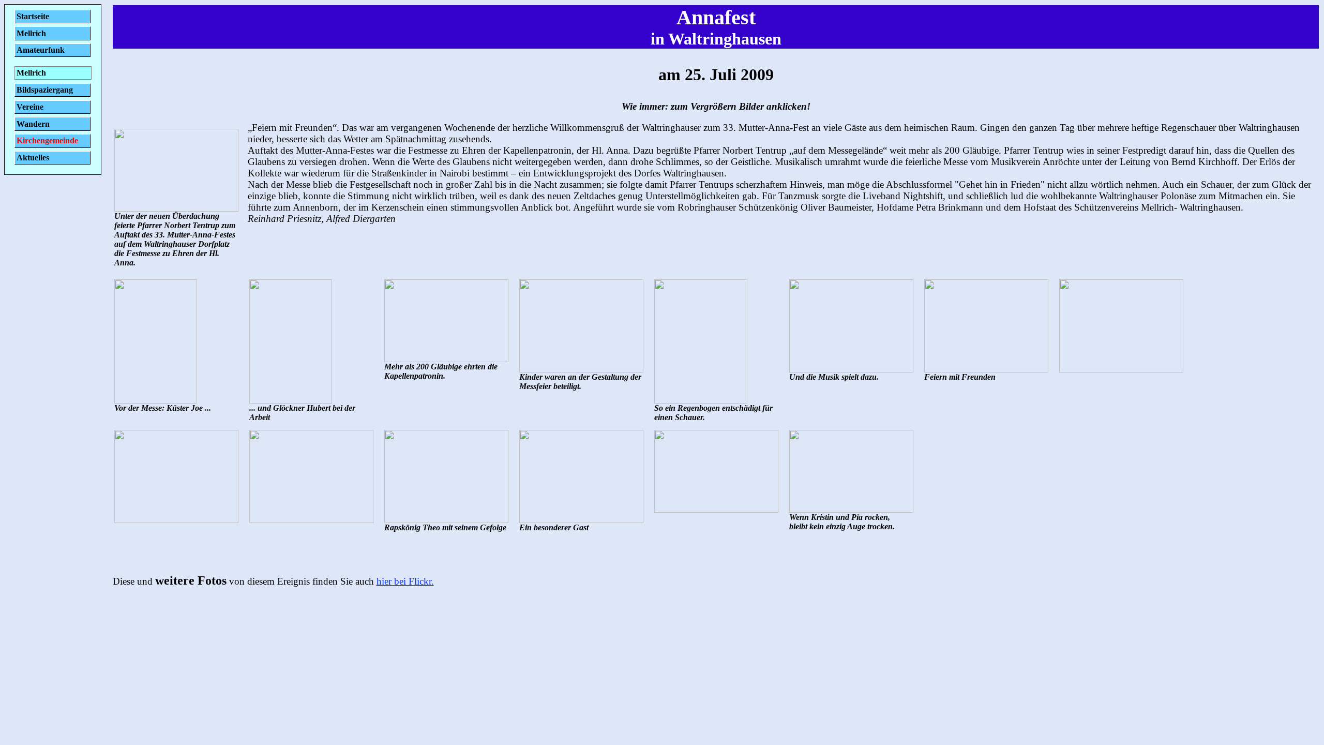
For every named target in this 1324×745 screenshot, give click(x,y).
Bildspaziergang (45, 89)
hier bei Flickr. (405, 581)
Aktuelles (33, 157)
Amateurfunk (41, 50)
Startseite (33, 16)
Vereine (30, 106)
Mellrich (31, 33)
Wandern (33, 124)
